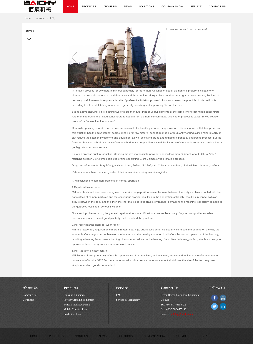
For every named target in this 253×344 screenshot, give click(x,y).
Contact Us (169, 288)
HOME (70, 6)
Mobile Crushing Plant (75, 309)
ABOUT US (110, 6)
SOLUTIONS (146, 6)
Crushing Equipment (74, 295)
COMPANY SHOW (172, 6)
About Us (30, 288)
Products (71, 288)
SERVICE (196, 6)
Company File (30, 295)
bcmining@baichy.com (180, 314)
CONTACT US (217, 6)
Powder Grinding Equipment (79, 299)
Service (122, 288)
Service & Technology (128, 299)
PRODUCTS (89, 6)
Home (27, 17)
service (40, 17)
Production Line (72, 314)
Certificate (28, 299)
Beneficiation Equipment (77, 304)
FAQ (28, 38)
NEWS (128, 6)
